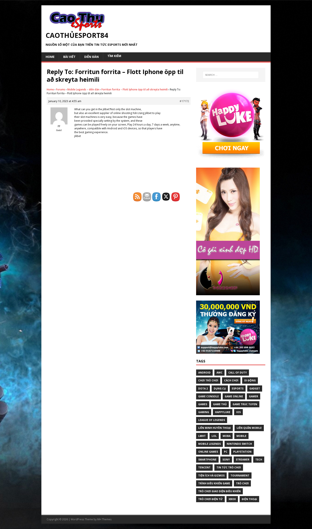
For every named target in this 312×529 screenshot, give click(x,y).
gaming (203, 412)
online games (208, 451)
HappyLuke (222, 412)
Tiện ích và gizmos (211, 475)
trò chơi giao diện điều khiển (219, 491)
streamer (242, 459)
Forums (60, 89)
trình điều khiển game (214, 483)
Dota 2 (203, 388)
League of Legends (211, 420)
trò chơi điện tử (210, 499)
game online (234, 396)
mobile (241, 436)
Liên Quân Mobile (249, 428)
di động (250, 380)
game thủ (220, 404)
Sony (226, 459)
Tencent (204, 467)
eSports (237, 388)
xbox (232, 499)
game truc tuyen (245, 404)
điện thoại (249, 499)
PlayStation (242, 451)
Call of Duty (237, 372)
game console (208, 396)
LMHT (202, 436)
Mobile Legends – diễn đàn (83, 89)
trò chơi (242, 483)
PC (225, 451)
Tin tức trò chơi (228, 467)
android (204, 372)
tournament (239, 475)
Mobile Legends (209, 444)
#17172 (184, 101)
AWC (219, 372)
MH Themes (104, 519)
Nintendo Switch (239, 444)
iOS (238, 412)
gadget (254, 388)
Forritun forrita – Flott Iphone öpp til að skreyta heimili (134, 89)
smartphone (207, 459)
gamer (253, 396)
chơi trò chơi (208, 380)
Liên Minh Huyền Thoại (214, 428)
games (202, 404)
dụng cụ (220, 388)
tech (258, 459)
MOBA (226, 436)
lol (214, 436)
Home (50, 89)
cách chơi (231, 380)
